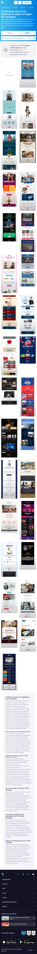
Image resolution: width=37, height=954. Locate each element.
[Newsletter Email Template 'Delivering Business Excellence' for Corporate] (28, 314)
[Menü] (34, 2)
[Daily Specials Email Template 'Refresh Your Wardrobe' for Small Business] (28, 109)
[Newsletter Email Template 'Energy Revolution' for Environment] (28, 434)
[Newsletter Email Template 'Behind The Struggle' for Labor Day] (28, 270)
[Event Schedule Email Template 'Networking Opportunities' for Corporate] (9, 672)
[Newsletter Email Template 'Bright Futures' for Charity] (28, 191)
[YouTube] (33, 874)
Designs (9, 33)
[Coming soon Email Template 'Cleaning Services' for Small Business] (9, 559)
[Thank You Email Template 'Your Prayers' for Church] (9, 634)
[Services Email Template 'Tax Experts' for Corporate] (9, 596)
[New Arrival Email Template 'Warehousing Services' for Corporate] (28, 232)
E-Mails (27, 33)
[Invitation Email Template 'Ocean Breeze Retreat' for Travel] (28, 598)
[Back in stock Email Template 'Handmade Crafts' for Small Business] (9, 391)
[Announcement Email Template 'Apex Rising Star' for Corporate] (9, 479)
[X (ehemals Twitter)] (28, 874)
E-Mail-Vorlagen (5, 7)
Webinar (15, 7)
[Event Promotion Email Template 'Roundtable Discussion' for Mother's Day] (9, 273)
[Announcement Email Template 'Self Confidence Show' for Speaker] (28, 556)
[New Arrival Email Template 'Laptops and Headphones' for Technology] (9, 438)
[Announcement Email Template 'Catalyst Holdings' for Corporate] (9, 150)
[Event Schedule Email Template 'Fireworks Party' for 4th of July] (28, 396)
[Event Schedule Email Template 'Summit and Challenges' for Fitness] (9, 189)
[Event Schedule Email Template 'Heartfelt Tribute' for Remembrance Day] (9, 355)
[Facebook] (18, 874)
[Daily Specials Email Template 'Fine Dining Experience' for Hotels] (9, 517)
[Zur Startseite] (2, 2)
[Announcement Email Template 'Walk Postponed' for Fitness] (28, 74)
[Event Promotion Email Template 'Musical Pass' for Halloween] (28, 520)
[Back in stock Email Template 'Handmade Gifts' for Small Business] (28, 147)
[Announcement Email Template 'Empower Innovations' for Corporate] (9, 109)
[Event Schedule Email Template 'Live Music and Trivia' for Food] (9, 312)
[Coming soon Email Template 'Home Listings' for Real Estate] (28, 636)
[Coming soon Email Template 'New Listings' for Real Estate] (28, 479)
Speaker (23, 7)
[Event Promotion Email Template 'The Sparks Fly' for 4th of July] (28, 350)
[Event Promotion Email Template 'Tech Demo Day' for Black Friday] (9, 227)
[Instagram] (23, 874)
